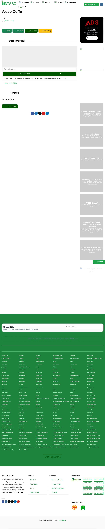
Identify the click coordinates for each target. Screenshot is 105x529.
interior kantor (56, 421)
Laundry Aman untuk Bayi (8, 449)
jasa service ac (5, 398)
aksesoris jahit (91, 401)
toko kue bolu (90, 407)
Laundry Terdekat (57, 438)
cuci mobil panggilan (75, 421)
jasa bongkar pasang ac (59, 398)
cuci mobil (21, 424)
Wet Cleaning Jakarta (41, 444)
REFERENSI (71, 2)
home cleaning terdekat (7, 432)
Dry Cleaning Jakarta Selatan (9, 444)
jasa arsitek (21, 418)
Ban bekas (90, 367)
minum (3, 387)
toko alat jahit (5, 404)
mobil (37, 358)
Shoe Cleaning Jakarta (24, 441)
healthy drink (90, 381)
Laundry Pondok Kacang (93, 435)
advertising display (74, 375)
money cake (39, 375)
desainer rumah (5, 418)
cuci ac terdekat (23, 395)
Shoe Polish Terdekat (58, 441)
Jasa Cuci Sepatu (6, 441)
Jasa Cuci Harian (74, 447)
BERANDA (25, 2)
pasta (71, 415)
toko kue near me (6, 409)
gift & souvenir (56, 375)
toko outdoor (5, 355)
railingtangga (22, 381)
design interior (39, 418)
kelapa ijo (4, 372)
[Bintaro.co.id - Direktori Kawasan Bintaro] (9, 4)
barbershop (4, 361)
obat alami (89, 389)
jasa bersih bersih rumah (76, 429)
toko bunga (90, 364)
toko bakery (39, 407)
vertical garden (56, 404)
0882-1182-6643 (11, 83)
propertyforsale (5, 415)
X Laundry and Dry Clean (92, 180)
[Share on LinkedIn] (47, 113)
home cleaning (56, 429)
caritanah (89, 409)
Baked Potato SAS (91, 158)
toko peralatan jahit (74, 401)
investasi (55, 412)
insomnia (4, 389)
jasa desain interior (74, 418)
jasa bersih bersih (91, 429)
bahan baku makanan (24, 367)
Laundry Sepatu (74, 438)
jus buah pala (90, 387)
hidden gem (4, 364)
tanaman (38, 404)
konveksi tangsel (40, 415)
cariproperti (56, 409)
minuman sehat (22, 369)
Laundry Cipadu (74, 435)
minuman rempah (57, 392)
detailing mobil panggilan (93, 421)
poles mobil (56, 424)
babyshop (38, 355)
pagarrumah (39, 378)
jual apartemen (56, 384)
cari (37, 409)
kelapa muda (90, 369)
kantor (54, 361)
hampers (89, 415)
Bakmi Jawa (39, 372)
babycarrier (90, 355)
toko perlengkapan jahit (24, 401)
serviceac (55, 395)
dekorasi (72, 404)
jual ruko (21, 384)
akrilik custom (90, 375)
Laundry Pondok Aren (75, 432)
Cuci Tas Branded (6, 447)
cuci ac (37, 395)
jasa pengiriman (40, 361)
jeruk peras (21, 372)
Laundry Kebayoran (92, 432)
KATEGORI (48, 2)
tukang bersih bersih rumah (25, 432)
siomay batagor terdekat (8, 427)
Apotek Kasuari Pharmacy (91, 111)
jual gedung (73, 384)
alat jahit (38, 401)
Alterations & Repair (24, 449)
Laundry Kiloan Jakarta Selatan (43, 447)
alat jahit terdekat (91, 398)
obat (54, 389)
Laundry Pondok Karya (41, 438)
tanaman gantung (91, 404)
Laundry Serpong (23, 438)
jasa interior (39, 421)
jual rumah (4, 384)
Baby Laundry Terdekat (93, 447)
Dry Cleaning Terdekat (93, 441)
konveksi (21, 415)
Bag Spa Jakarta (91, 444)
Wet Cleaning (73, 444)
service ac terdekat (6, 395)
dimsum (55, 415)
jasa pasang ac (91, 395)
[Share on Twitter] (36, 113)
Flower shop (56, 372)
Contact (54, 492)
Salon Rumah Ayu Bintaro (91, 248)
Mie (71, 367)
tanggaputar (90, 378)
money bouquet (91, 372)
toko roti (4, 407)
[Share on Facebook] (32, 113)
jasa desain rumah (57, 418)
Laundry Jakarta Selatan (42, 432)
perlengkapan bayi (57, 355)
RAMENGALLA (92, 203)
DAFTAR (60, 2)
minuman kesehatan (24, 387)
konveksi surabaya (58, 358)
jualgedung (21, 412)
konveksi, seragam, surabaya (94, 358)
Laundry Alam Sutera (7, 438)
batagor (89, 424)
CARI (24, 7)
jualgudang (90, 412)
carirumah (72, 409)
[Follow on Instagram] (101, 4)
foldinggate (55, 381)
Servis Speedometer (58, 427)
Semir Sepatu (39, 441)
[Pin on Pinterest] (43, 113)
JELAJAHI (36, 2)
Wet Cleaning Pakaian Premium (61, 444)
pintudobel (4, 381)
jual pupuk (4, 367)
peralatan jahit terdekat (75, 398)
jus (53, 387)
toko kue (21, 407)
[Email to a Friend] (40, 113)
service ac (38, 429)
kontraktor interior (23, 421)
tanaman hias (73, 364)
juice (37, 369)
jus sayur (72, 369)
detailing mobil (39, 424)
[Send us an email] (12, 501)
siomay (72, 424)
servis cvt (21, 427)
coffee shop (90, 361)
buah (71, 387)
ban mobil (4, 369)
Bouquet (72, 372)
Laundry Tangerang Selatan (60, 432)
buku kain (21, 355)
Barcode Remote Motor (7, 429)
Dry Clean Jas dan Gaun (25, 444)
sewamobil (21, 361)
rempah (38, 392)
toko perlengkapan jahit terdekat (61, 401)
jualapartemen (39, 412)
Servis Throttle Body (41, 427)
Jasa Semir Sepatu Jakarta (77, 441)
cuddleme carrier (6, 358)
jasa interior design (6, 421)
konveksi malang (74, 358)
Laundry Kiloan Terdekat (59, 447)
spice (71, 392)
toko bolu (55, 407)
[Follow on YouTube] (18, 501)
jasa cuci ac (22, 398)
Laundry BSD (5, 435)
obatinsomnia (5, 392)
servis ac (21, 429)
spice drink (90, 392)
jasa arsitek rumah (92, 418)
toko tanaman (56, 364)
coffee (71, 361)
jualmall (72, 412)
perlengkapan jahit (6, 401)
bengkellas (21, 378)
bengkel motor (39, 364)
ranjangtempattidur (74, 381)
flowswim (21, 358)
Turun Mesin (73, 427)
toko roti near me (23, 409)
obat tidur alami (22, 392)
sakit (37, 389)
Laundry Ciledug (40, 435)
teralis (71, 378)
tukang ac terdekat (74, 395)
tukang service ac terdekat (42, 398)
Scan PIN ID (90, 427)
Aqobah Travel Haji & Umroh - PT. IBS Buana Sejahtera (92, 224)
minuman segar (40, 387)
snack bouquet (5, 375)
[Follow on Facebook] (3, 501)
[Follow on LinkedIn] (15, 501)
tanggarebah (39, 381)
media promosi (5, 378)
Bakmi (54, 367)
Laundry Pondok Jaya (58, 435)
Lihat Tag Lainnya (52, 457)
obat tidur (72, 389)
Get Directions (24, 74)
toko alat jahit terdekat (24, 404)
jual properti (39, 384)
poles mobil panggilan (7, 424)
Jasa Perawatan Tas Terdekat (26, 447)
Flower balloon (22, 375)
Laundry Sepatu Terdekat (93, 438)
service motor (22, 364)
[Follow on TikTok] (9, 501)
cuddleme (72, 355)
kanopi (54, 378)
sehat (88, 384)
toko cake (72, 407)
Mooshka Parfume (92, 134)
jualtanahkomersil (6, 412)
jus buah (55, 369)
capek (20, 389)
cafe (37, 367)
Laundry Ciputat (23, 435)
